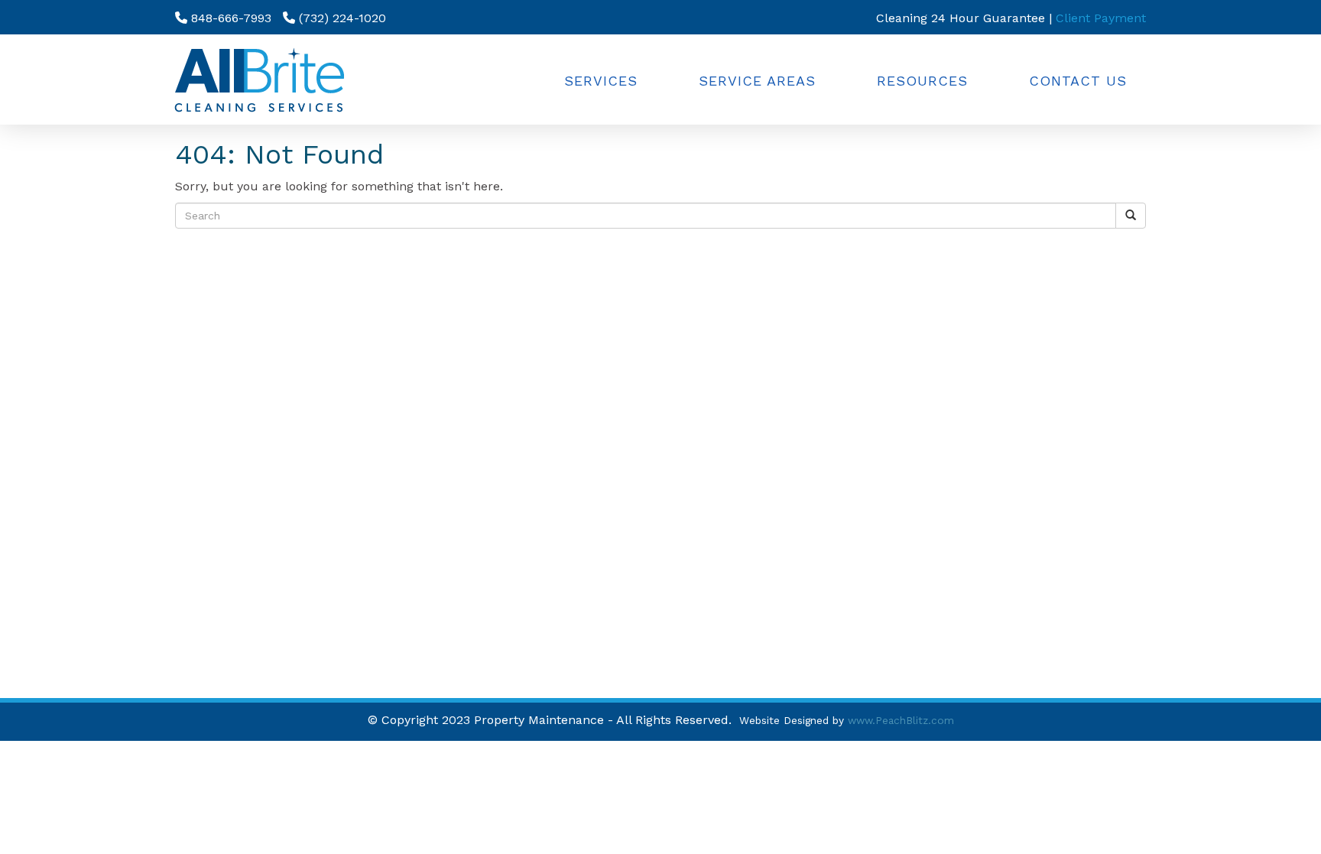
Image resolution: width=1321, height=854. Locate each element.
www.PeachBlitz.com (901, 720)
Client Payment (1101, 18)
